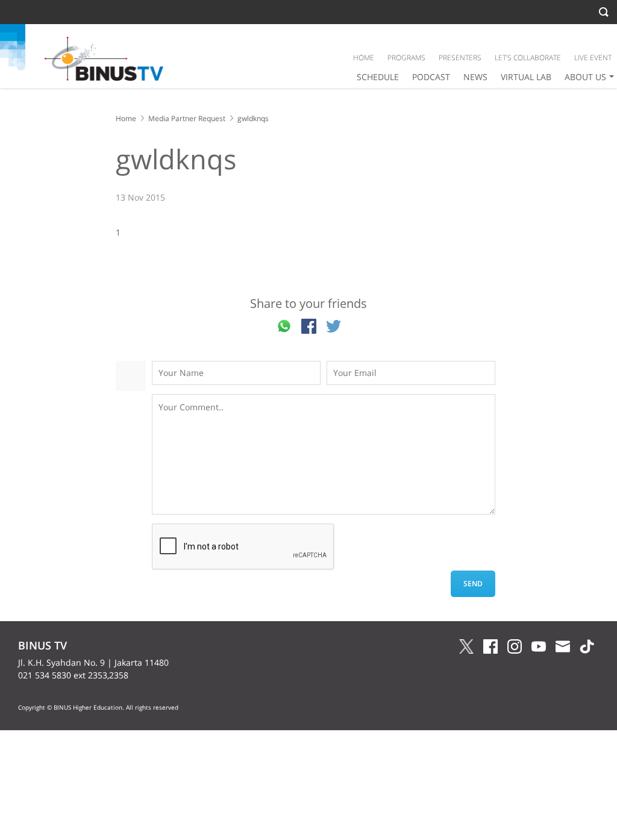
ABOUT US (585, 77)
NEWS (475, 77)
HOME (363, 57)
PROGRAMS (406, 57)
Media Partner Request (186, 118)
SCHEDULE (378, 77)
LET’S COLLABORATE (528, 57)
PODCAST (431, 77)
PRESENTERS (460, 57)
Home (126, 118)
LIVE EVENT (593, 57)
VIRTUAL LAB (526, 77)
